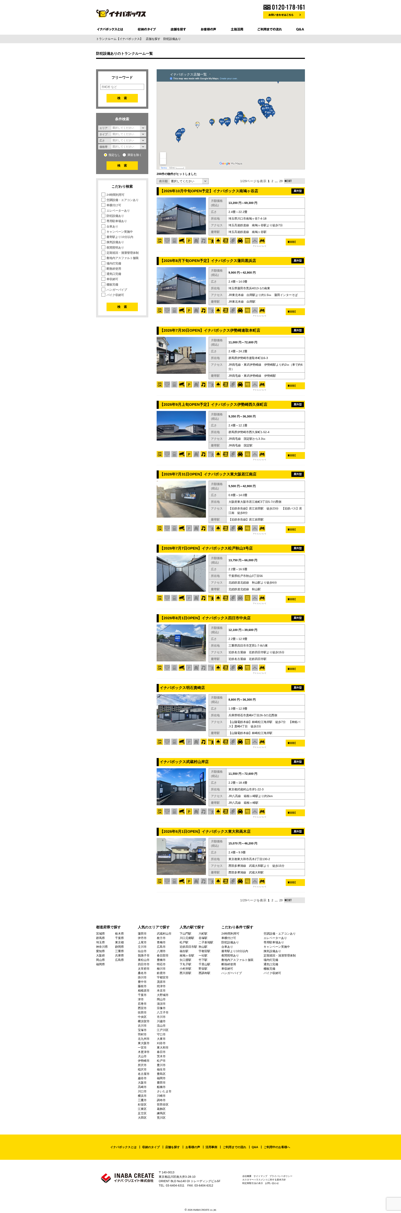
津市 (141, 999)
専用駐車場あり (117, 221)
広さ (102, 140)
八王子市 (163, 1012)
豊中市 (142, 981)
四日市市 (144, 964)
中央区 (142, 1016)
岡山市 (161, 999)
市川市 (161, 1016)
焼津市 (161, 986)
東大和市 (163, 1047)
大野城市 (163, 995)
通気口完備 (114, 273)
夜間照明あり (115, 247)
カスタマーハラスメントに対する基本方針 (264, 1179)
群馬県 (100, 938)
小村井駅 (185, 968)
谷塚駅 (203, 938)
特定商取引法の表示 (252, 1183)
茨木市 (161, 1056)
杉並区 (142, 1104)
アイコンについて (259, 246)
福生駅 (184, 951)
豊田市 (161, 1082)
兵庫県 (119, 955)
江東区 (142, 1109)
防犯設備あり (115, 215)
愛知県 (100, 951)
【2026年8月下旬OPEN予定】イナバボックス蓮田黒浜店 (208, 261)
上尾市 (142, 942)
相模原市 (144, 990)
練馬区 (161, 1113)
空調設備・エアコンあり (123, 199)
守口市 (161, 1034)
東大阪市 (144, 1043)
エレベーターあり (118, 210)
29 (281, 181)
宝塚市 (142, 1030)
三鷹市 (142, 1100)
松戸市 (161, 1060)
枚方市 (161, 938)
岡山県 (100, 960)
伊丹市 (142, 938)
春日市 (161, 1052)
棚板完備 (112, 284)
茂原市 (161, 981)
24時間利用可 (115, 194)
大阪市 (142, 1082)
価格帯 (103, 146)
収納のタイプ (151, 1147)
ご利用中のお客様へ (277, 1147)
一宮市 (142, 1047)
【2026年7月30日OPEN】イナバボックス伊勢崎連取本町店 (210, 330)
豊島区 (161, 1073)
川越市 (161, 1021)
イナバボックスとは (123, 1147)
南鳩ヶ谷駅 (187, 955)
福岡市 (161, 1078)
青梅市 (161, 942)
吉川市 (142, 1025)
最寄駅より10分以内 (120, 236)
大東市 (161, 1038)
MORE (292, 242)
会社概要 (246, 1176)
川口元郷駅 (187, 938)
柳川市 (161, 968)
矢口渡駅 (185, 960)
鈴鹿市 (161, 973)
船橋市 (161, 1087)
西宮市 (142, 1008)
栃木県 (119, 933)
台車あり (112, 226)
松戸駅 (184, 942)
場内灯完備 (114, 263)
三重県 (119, 951)
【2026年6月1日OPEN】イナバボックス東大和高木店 (205, 831)
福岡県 (100, 964)
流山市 (161, 1025)
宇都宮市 (163, 977)
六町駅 (203, 933)
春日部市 (163, 955)
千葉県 (119, 938)
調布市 (161, 1100)
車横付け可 (114, 205)
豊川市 (161, 1065)
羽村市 (142, 1034)
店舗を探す (172, 1147)
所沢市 (142, 1065)
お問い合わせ (272, 1183)
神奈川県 (102, 946)
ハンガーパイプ (117, 289)
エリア (103, 127)
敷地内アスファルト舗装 (123, 257)
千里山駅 (204, 964)
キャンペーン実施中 (120, 231)
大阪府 (100, 955)
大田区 (142, 1117)
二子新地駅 (206, 942)
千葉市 (142, 995)
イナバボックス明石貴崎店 (182, 688)
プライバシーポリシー (280, 1176)
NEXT (288, 181)
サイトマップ (260, 1176)
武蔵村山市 (164, 933)
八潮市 (161, 951)
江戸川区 (163, 1030)
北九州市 (144, 1038)
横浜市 (142, 1095)
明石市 (161, 964)
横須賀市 (144, 1021)
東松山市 (144, 960)
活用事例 (211, 1147)
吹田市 (142, 1012)
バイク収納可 (115, 294)
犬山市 (142, 1056)
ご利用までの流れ (234, 1147)
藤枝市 (142, 986)
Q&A (255, 1147)
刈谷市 (161, 1043)
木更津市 (144, 1052)
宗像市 (161, 1008)
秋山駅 (203, 946)
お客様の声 (192, 1147)
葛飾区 (161, 1109)
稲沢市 (142, 1069)
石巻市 (142, 1003)
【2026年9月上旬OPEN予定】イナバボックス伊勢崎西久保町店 (213, 404)
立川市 (142, 946)
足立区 (142, 1113)
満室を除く (134, 155)
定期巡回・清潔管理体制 (123, 252)
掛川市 (142, 977)
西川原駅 (185, 973)
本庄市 (161, 990)
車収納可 (112, 279)
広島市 (161, 946)
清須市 (161, 1003)
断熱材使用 (114, 268)
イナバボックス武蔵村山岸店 (184, 762)
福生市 (161, 1069)
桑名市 (142, 973)
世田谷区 (163, 1104)
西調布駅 (204, 973)
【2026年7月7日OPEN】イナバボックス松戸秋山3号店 (206, 548)
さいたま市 (164, 1091)
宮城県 (100, 933)
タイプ (103, 134)
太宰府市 (144, 968)
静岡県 (119, 946)
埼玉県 (100, 942)
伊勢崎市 (144, 1060)
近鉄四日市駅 (188, 946)
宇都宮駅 (204, 951)
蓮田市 (142, 933)
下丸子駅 (185, 964)
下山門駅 (185, 933)
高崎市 (142, 1087)
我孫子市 (144, 955)
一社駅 (203, 955)
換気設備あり (115, 242)
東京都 (119, 942)
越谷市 (142, 1078)
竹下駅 (203, 960)
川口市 (142, 1091)
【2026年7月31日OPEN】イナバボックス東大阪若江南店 (208, 474)
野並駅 (203, 968)
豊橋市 (161, 960)
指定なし (114, 155)
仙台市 (142, 951)
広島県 (119, 960)
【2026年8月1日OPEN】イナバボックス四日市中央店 (205, 618)
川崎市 (161, 1095)
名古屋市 (144, 1073)
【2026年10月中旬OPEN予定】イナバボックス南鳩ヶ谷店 (209, 191)
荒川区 (161, 1117)
